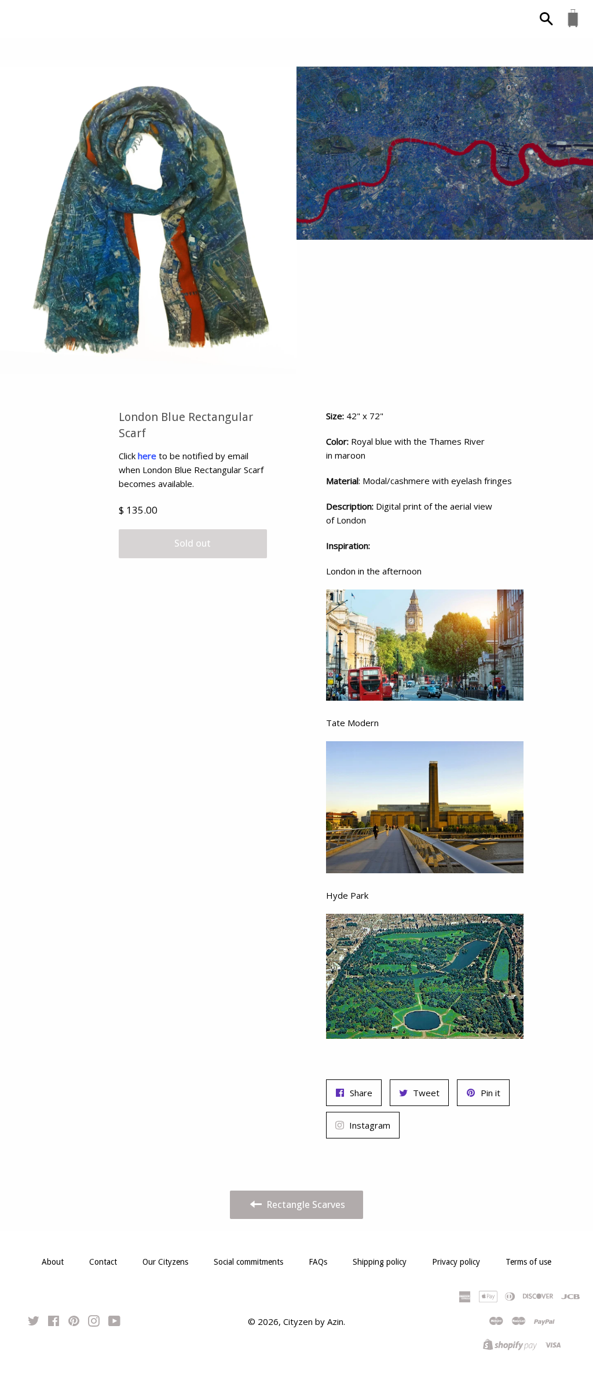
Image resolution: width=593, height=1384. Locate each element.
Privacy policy (456, 1261)
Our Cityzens (165, 1261)
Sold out (192, 543)
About (53, 1261)
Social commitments (248, 1261)
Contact (103, 1261)
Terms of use (528, 1261)
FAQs (318, 1261)
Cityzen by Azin (313, 1321)
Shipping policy (380, 1261)
